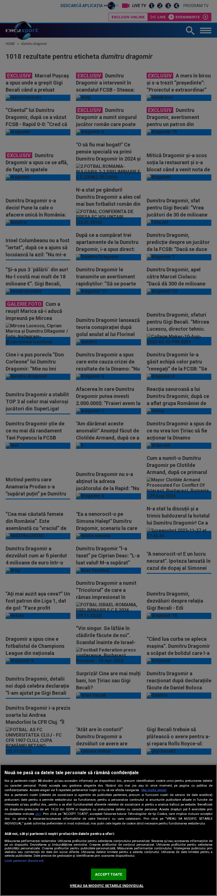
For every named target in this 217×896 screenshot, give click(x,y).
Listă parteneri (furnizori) (24, 861)
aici (38, 814)
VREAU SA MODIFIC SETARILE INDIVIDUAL (107, 886)
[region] (108, 830)
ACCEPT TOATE (108, 874)
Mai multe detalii (153, 790)
